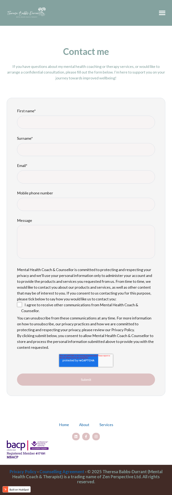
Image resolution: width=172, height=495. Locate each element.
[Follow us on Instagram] (96, 436)
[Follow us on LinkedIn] (76, 436)
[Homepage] (27, 13)
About (84, 424)
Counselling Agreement (61, 471)
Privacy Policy (22, 471)
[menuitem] (64, 424)
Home (64, 424)
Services (106, 424)
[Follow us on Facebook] (86, 436)
